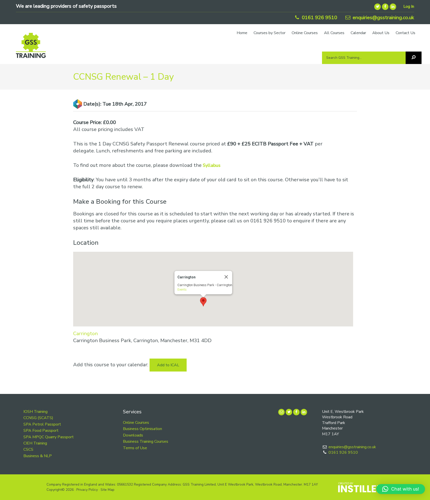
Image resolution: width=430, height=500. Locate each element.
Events (182, 289)
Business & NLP (37, 456)
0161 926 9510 (319, 17)
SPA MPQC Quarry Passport (48, 437)
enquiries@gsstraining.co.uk (382, 17)
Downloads (133, 435)
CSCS (28, 449)
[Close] (226, 277)
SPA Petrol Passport (42, 424)
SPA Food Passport (40, 430)
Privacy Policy (87, 489)
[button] (203, 302)
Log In (408, 6)
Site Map (107, 489)
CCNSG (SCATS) (38, 418)
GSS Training (31, 48)
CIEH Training (35, 443)
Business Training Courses (145, 441)
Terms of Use (135, 448)
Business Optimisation (142, 429)
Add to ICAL (168, 365)
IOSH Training (35, 411)
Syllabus (211, 165)
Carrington (85, 333)
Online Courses (136, 422)
